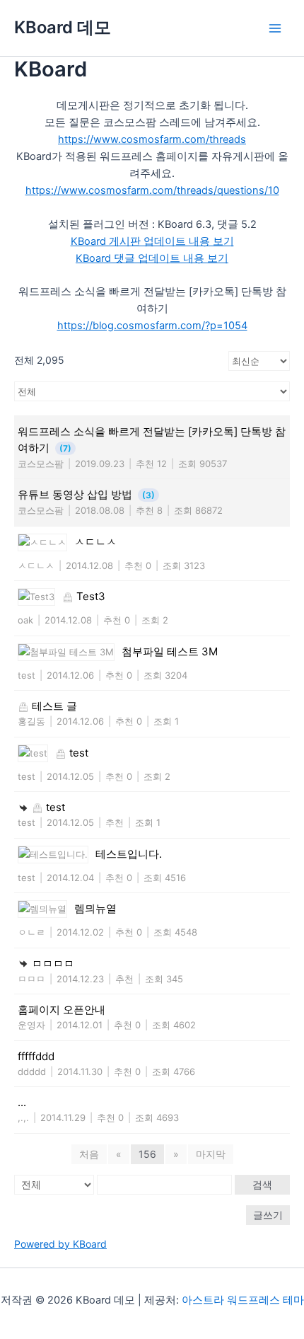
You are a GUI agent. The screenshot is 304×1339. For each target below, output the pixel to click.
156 (147, 1154)
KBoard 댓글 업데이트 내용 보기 (152, 258)
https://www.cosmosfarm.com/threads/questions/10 (152, 190)
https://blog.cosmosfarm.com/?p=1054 (152, 325)
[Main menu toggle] (275, 28)
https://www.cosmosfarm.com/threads (152, 139)
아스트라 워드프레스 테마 (243, 1300)
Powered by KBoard (60, 1244)
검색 (262, 1184)
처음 (89, 1154)
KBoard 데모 (62, 27)
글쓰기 (268, 1215)
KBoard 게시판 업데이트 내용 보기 (152, 241)
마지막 (211, 1154)
